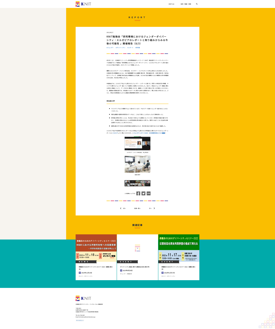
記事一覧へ (137, 208)
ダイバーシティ (121, 47)
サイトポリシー (80, 320)
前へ (124, 208)
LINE (149, 193)
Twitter (143, 193)
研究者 (138, 47)
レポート (130, 47)
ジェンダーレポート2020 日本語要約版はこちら (147, 133)
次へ (150, 208)
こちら (114, 133)
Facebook (138, 193)
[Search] (196, 4)
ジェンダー (110, 47)
